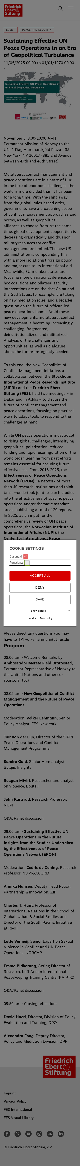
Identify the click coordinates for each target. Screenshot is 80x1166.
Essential (15, 556)
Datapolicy (46, 618)
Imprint (32, 618)
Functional (16, 562)
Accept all (40, 575)
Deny (40, 587)
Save (40, 599)
